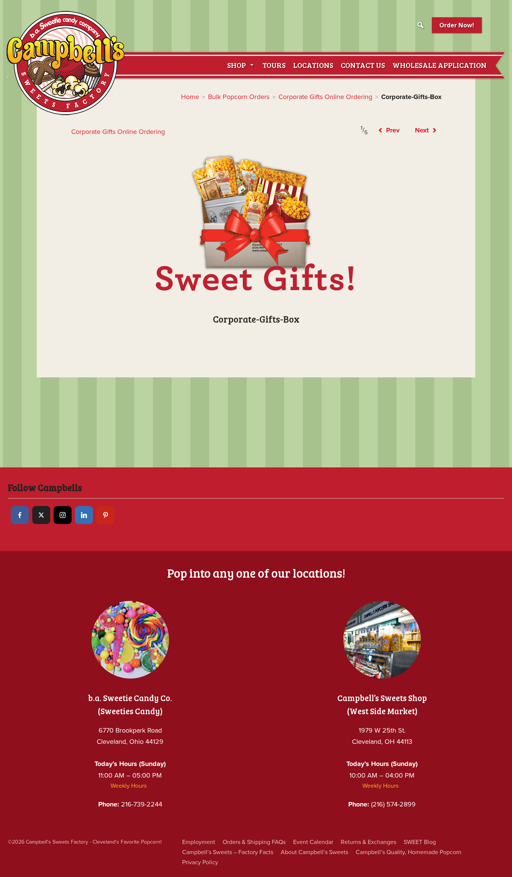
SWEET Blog (420, 842)
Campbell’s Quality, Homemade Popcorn (408, 852)
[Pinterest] (105, 515)
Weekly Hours (129, 786)
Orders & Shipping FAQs (254, 842)
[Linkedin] (84, 515)
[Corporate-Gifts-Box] (256, 223)
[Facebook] (20, 515)
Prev (392, 130)
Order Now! (456, 25)
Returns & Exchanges (368, 842)
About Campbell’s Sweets (314, 852)
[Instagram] (63, 515)
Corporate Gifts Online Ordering (325, 97)
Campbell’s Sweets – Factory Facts (227, 852)
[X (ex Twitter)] (41, 515)
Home (190, 97)
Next (423, 130)
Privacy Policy (200, 862)
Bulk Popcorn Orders (238, 97)
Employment (198, 842)
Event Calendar (313, 842)
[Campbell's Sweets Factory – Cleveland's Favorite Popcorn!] (65, 63)
